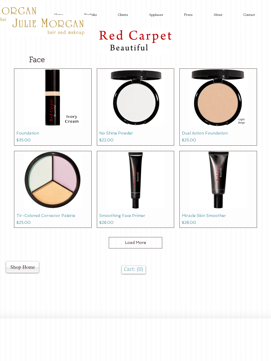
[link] (133, 269)
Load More (135, 242)
